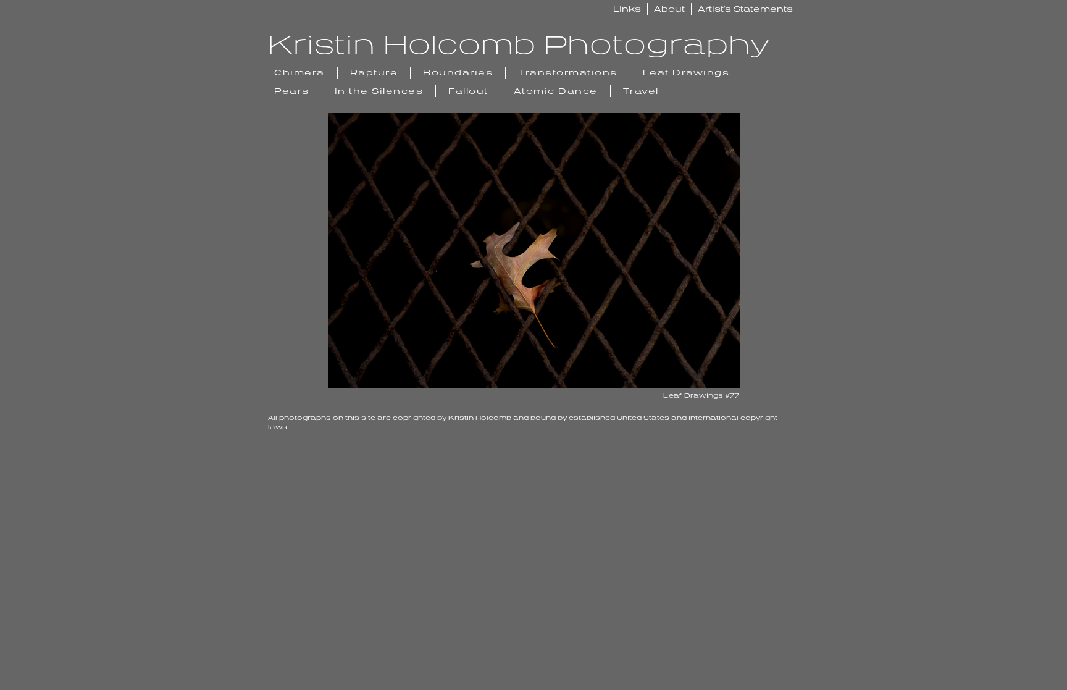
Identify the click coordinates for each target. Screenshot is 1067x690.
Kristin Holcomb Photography (519, 43)
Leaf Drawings (686, 72)
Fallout (468, 91)
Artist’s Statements (745, 9)
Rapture (374, 72)
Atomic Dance (556, 91)
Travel (641, 91)
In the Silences (379, 91)
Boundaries (458, 72)
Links (627, 9)
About (669, 9)
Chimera (299, 72)
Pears (291, 91)
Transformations (567, 72)
